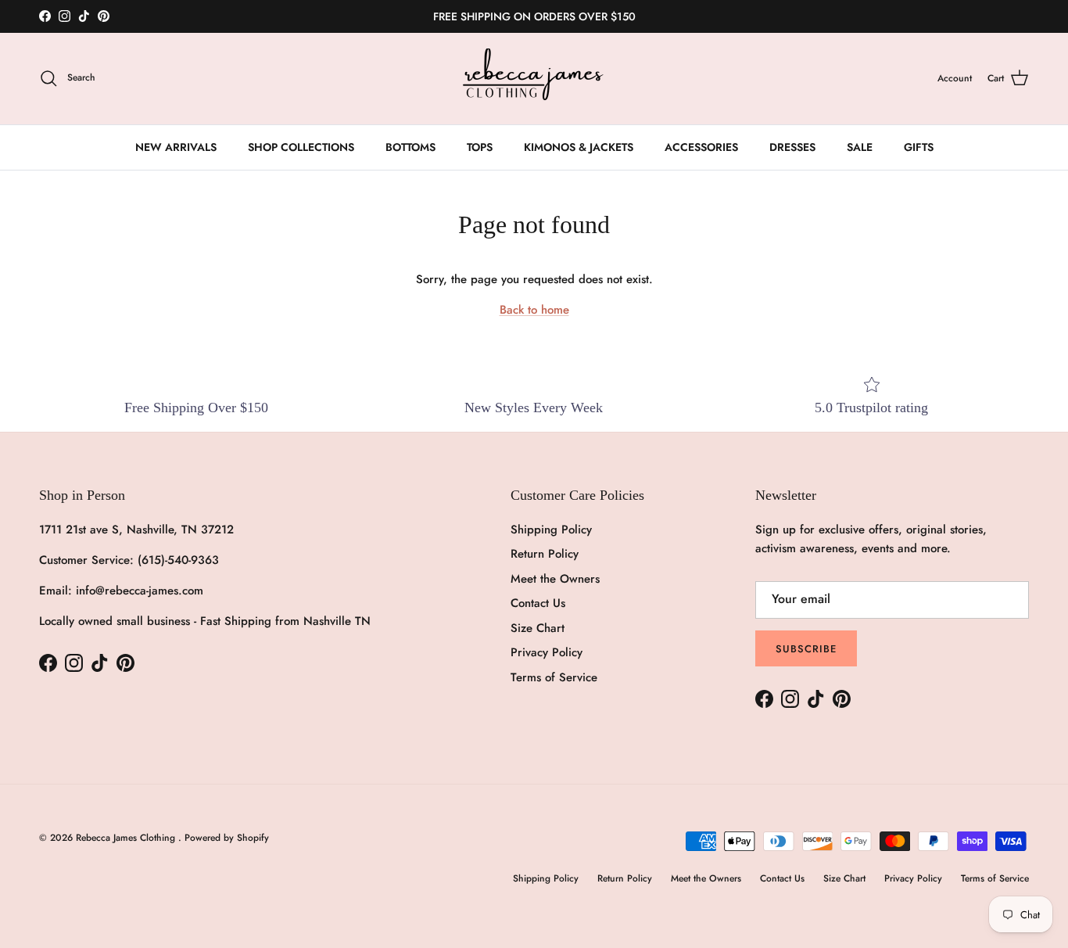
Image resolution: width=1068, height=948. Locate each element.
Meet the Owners (555, 578)
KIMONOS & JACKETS (578, 147)
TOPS (480, 147)
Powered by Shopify (227, 838)
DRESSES (792, 147)
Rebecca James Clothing (127, 838)
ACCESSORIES (701, 147)
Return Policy (545, 553)
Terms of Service (554, 677)
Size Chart (537, 628)
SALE (860, 147)
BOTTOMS (410, 147)
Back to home (534, 309)
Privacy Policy (546, 652)
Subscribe (806, 648)
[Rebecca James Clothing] (534, 78)
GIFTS (919, 147)
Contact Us (538, 603)
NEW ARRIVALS (176, 147)
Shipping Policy (551, 529)
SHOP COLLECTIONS (301, 147)
